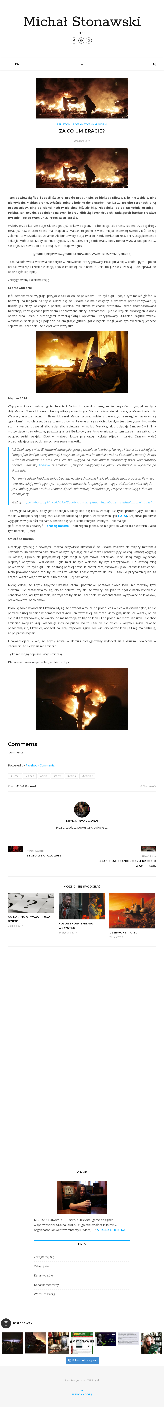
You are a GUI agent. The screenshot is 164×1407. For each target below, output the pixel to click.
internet (15, 776)
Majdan (30, 776)
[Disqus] (82, 1005)
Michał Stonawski (82, 22)
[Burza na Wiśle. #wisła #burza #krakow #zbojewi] (12, 1343)
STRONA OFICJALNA (110, 1230)
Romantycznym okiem (90, 124)
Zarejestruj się (44, 1257)
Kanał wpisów (43, 1275)
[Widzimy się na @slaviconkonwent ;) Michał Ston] (105, 1339)
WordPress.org (44, 1294)
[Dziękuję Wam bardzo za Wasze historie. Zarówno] (151, 1343)
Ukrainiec (87, 776)
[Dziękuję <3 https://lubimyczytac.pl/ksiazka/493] (128, 1338)
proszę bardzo (58, 526)
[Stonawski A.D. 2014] (15, 849)
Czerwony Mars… (123, 932)
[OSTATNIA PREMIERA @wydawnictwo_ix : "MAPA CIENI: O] (58, 1343)
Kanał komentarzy (46, 1285)
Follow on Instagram (84, 1360)
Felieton (64, 124)
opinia (43, 776)
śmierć (57, 776)
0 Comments (148, 786)
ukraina (71, 776)
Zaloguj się (41, 1266)
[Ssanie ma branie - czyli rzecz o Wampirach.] (148, 848)
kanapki (44, 465)
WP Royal (93, 1380)
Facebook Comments (40, 765)
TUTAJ (122, 516)
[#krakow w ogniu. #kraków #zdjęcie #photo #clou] (35, 1343)
